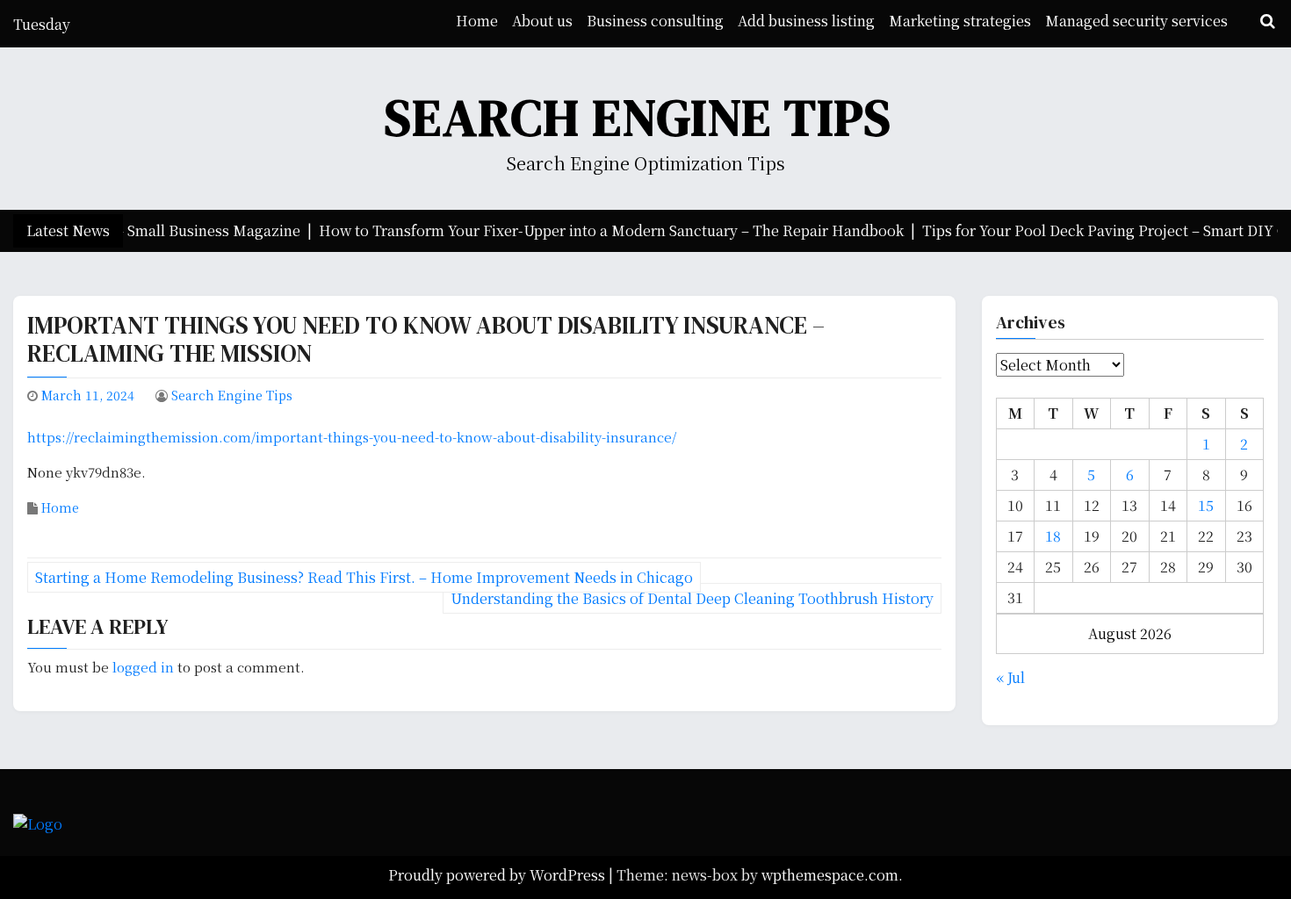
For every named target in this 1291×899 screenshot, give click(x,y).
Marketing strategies (960, 21)
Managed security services (1136, 21)
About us (542, 21)
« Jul (1010, 677)
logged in (143, 667)
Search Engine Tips (638, 117)
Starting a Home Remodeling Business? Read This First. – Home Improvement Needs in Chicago (364, 577)
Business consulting (655, 21)
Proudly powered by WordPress (498, 875)
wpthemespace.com (829, 875)
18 (1053, 536)
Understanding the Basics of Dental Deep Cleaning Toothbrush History (692, 598)
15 (1206, 505)
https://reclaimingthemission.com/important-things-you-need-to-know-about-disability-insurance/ (351, 437)
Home (477, 21)
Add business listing (806, 21)
